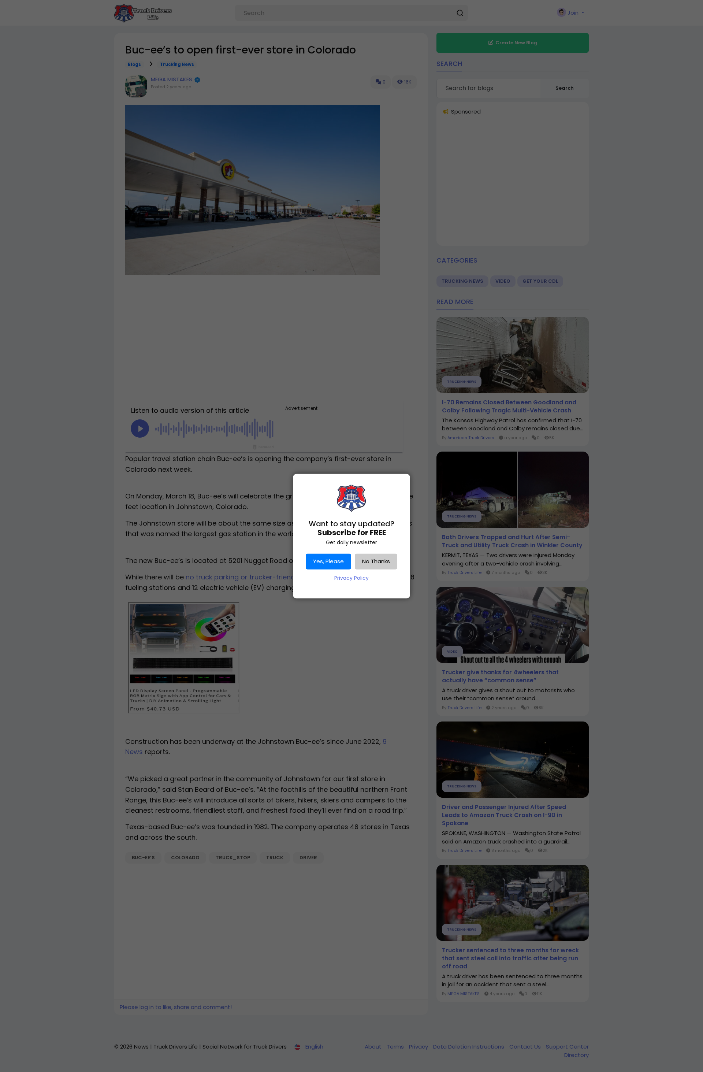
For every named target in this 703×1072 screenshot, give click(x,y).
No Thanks (376, 561)
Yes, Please (328, 561)
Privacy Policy (351, 578)
